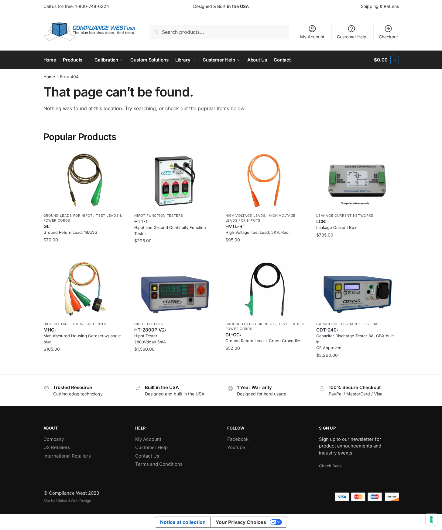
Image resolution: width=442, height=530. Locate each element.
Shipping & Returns (380, 6)
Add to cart (175, 252)
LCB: (336, 224)
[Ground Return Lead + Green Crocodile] (266, 289)
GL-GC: (262, 337)
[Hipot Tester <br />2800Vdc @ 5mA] (175, 289)
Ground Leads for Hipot (68, 215)
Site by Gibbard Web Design (67, 500)
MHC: (82, 335)
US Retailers (56, 447)
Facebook (237, 439)
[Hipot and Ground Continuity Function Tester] (175, 180)
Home (49, 76)
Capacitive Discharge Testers (347, 324)
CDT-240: (355, 338)
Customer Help (351, 36)
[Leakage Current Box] (357, 180)
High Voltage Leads (245, 215)
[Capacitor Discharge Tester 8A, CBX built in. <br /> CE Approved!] (357, 289)
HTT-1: (170, 227)
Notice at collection (183, 522)
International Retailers (67, 456)
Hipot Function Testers (158, 215)
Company (53, 439)
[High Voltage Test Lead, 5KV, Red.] (266, 180)
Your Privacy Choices (241, 522)
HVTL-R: (257, 229)
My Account (312, 36)
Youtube (236, 447)
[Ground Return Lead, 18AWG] (84, 180)
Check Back (330, 465)
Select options (84, 252)
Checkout (388, 36)
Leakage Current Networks (344, 215)
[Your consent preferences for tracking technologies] (431, 519)
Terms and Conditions (159, 464)
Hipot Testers (148, 324)
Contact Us (147, 456)
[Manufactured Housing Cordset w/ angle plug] (84, 289)
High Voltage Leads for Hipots (74, 324)
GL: (70, 229)
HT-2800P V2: (150, 335)
